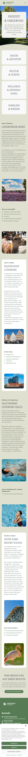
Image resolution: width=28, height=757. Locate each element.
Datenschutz (13, 755)
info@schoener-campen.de (12, 723)
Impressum (19, 755)
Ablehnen (14, 747)
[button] (26, 725)
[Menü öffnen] (25, 3)
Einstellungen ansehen (14, 751)
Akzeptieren (14, 743)
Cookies (8, 755)
